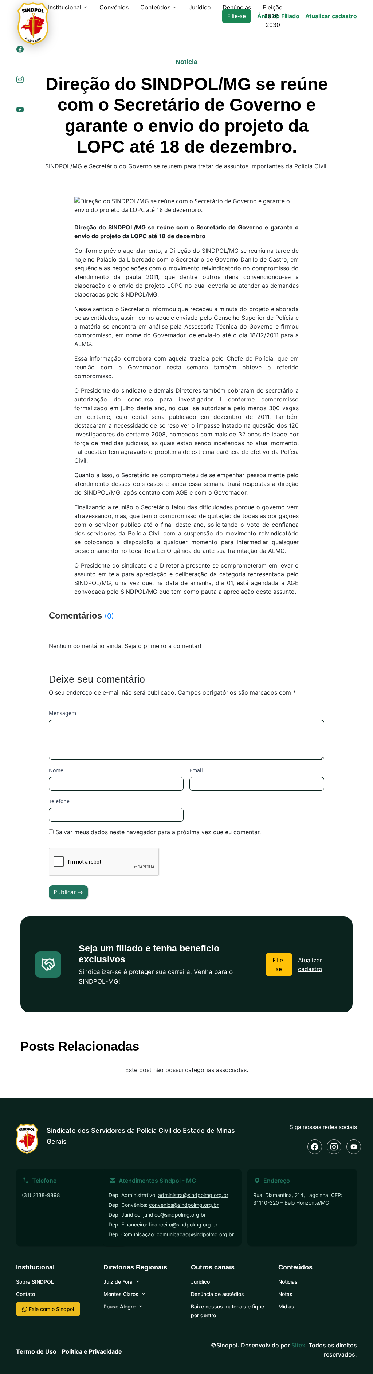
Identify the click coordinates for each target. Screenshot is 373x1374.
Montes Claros (120, 1294)
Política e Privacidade (92, 1351)
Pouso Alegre (119, 1306)
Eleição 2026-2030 (273, 16)
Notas (285, 1294)
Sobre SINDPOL (35, 1282)
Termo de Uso (36, 1351)
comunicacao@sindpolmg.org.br (195, 1234)
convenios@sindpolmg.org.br (184, 1205)
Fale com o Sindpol (50, 1309)
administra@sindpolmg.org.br (193, 1195)
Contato (25, 1294)
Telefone (59, 801)
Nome (56, 770)
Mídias (286, 1306)
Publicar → (68, 892)
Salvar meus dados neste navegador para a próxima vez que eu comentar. (158, 832)
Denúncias (237, 7)
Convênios (114, 7)
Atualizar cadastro (331, 16)
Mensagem (62, 713)
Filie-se (278, 964)
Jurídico (200, 7)
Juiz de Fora (118, 1282)
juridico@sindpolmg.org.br (174, 1215)
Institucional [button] (64, 7)
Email (196, 770)
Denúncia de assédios (217, 1294)
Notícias (288, 1282)
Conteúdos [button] (155, 7)
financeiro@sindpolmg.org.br (183, 1224)
